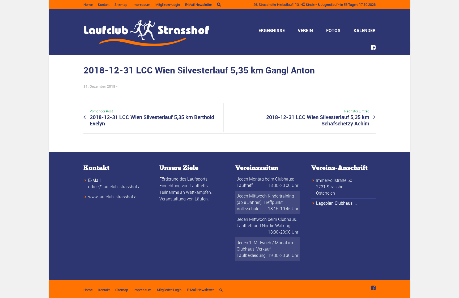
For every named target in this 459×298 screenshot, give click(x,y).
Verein (305, 30)
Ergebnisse (271, 30)
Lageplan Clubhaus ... (336, 203)
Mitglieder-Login (167, 4)
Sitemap (120, 4)
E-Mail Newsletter (198, 4)
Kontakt (103, 4)
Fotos (333, 30)
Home (88, 4)
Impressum (141, 4)
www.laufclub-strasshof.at (113, 197)
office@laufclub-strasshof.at (115, 187)
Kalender (365, 30)
